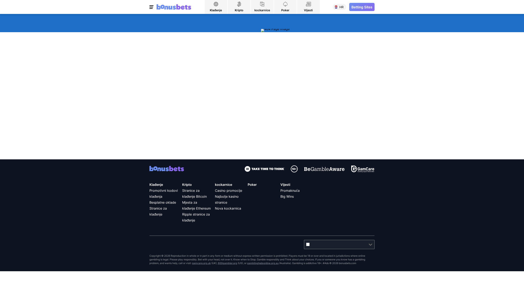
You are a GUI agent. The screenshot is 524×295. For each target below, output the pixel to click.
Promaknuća (290, 190)
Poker (252, 185)
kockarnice (223, 185)
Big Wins (287, 196)
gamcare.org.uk (201, 263)
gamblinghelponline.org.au (263, 263)
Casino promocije (228, 190)
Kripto (187, 185)
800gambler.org (227, 263)
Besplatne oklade (162, 202)
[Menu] (152, 7)
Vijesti (285, 185)
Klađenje (156, 185)
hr (341, 7)
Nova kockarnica (228, 208)
